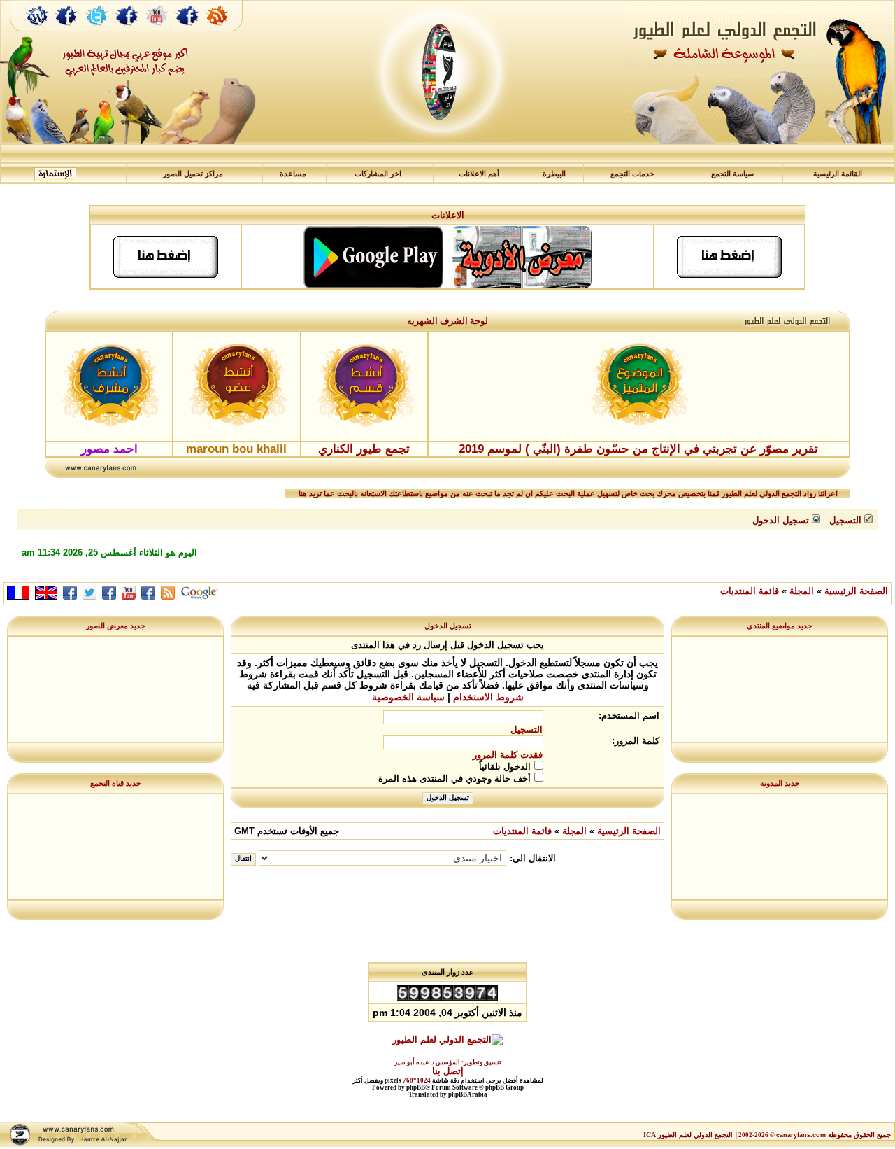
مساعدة (293, 174)
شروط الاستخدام (488, 697)
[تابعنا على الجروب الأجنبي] (188, 30)
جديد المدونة (780, 783)
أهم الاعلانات (479, 174)
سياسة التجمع (732, 174)
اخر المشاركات (378, 174)
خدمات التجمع (632, 174)
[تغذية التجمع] (224, 30)
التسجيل (526, 729)
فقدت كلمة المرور (508, 754)
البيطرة (554, 174)
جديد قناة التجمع (115, 783)
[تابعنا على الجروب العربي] (127, 30)
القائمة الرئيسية (837, 174)
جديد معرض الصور (115, 625)
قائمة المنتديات (749, 591)
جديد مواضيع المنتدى (779, 625)
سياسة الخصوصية (408, 697)
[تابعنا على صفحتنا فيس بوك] (66, 30)
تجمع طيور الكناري (364, 449)
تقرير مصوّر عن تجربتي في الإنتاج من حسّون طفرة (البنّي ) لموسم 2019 (638, 449)
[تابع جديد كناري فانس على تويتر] (96, 30)
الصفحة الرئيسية (856, 591)
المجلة (801, 591)
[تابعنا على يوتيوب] (157, 30)
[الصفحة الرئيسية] (37, 30)
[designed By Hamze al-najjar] (81, 1144)
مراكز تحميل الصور (193, 174)
